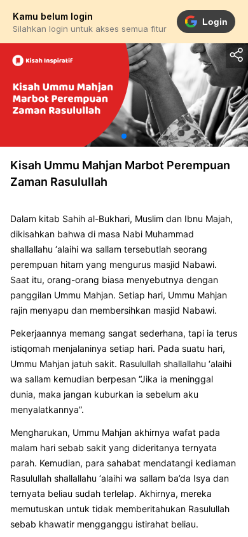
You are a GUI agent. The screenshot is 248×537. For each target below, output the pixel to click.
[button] (124, 136)
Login (215, 22)
